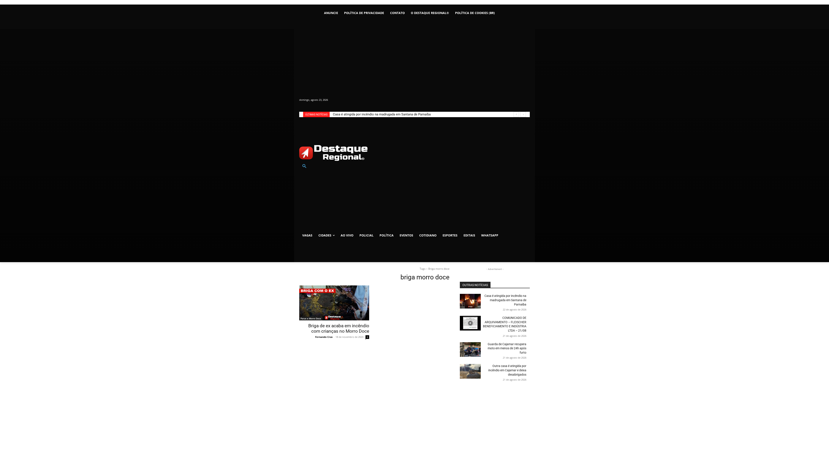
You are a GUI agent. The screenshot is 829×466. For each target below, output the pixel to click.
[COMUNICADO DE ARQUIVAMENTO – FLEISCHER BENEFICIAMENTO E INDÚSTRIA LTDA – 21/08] (470, 323)
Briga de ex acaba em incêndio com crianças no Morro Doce (338, 328)
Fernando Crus (323, 336)
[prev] (516, 114)
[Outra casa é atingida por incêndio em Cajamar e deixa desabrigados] (470, 371)
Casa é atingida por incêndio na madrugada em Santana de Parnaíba (382, 114)
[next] (523, 114)
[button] (304, 166)
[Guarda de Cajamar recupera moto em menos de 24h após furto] (470, 349)
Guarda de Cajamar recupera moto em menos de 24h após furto (507, 348)
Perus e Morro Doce (311, 318)
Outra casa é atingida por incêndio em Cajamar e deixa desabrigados (507, 370)
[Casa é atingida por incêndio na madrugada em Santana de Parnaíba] (470, 301)
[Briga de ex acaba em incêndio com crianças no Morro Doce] (334, 302)
